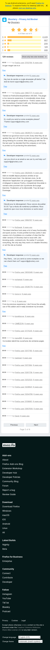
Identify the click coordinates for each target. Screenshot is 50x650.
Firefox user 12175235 (23, 331)
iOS (4, 519)
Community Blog (10, 481)
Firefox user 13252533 (23, 380)
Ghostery (15, 22)
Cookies (15, 620)
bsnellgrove (19, 316)
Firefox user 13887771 (23, 93)
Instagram (7, 594)
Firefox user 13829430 (23, 173)
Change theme (8, 641)
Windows (6, 511)
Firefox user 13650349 (24, 272)
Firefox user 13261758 (23, 372)
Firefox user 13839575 (24, 133)
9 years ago (37, 220)
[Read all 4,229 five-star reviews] (24, 37)
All (3, 532)
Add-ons (6, 455)
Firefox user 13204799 (24, 394)
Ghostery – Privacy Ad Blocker (23, 19)
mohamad (18, 279)
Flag (4, 70)
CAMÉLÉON (19, 324)
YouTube (6, 598)
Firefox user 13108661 (23, 401)
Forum (5, 485)
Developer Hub (9, 472)
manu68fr (18, 338)
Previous (14, 425)
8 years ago (37, 63)
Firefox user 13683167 (23, 220)
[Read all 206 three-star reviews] (24, 44)
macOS (5, 515)
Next (36, 425)
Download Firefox (11, 506)
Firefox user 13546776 (24, 287)
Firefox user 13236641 (23, 387)
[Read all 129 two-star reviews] (24, 47)
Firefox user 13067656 (24, 409)
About (5, 460)
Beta (4, 549)
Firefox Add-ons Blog (12, 464)
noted (24, 625)
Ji (15, 301)
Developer (7, 582)
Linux (4, 528)
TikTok (5, 602)
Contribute (7, 577)
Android (6, 524)
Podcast (6, 611)
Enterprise (7, 561)
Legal (23, 620)
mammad (18, 358)
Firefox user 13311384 (23, 365)
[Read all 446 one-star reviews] (24, 50)
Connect (6, 573)
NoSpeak (18, 227)
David (17, 416)
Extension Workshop (12, 468)
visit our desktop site (27, 8)
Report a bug (8, 490)
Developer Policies (11, 477)
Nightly (5, 544)
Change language (9, 637)
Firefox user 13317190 (23, 351)
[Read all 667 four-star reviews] (24, 40)
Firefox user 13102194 (23, 63)
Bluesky (6, 607)
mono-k (18, 294)
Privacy (5, 620)
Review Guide (9, 494)
